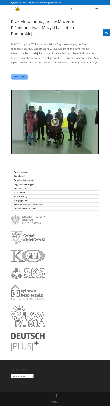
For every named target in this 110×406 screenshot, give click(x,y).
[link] (106, 32)
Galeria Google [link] (19, 77)
